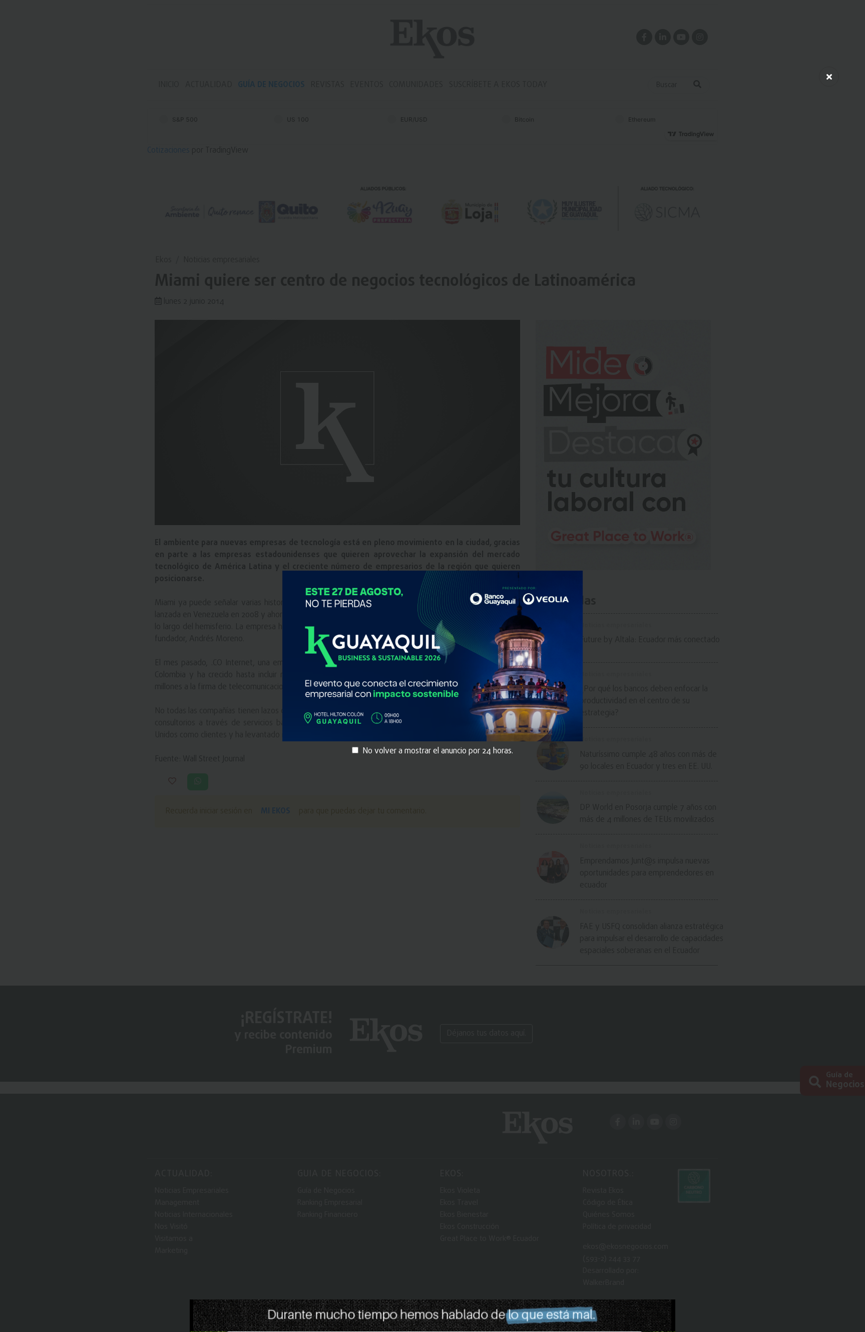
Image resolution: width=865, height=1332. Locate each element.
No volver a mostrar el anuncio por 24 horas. (437, 751)
